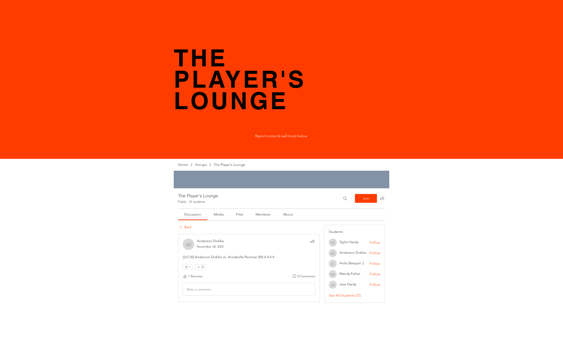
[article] (249, 268)
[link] (192, 214)
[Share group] (382, 198)
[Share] (312, 241)
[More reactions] (201, 267)
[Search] (345, 198)
